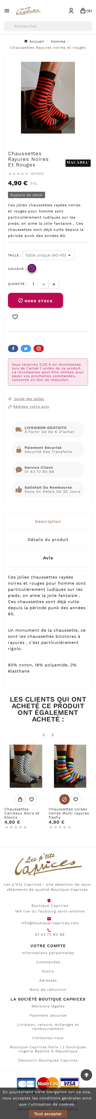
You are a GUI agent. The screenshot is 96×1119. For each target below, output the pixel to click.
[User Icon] (71, 11)
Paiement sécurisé (48, 1015)
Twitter (26, 348)
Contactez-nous (48, 1038)
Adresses (48, 980)
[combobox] (48, 26)
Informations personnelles (48, 953)
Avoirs (48, 971)
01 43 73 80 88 (50, 934)
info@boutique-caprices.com (50, 923)
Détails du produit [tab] (48, 539)
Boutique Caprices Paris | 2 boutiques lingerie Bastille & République (48, 1049)
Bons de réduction (48, 990)
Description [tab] (48, 521)
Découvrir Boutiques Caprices (48, 1060)
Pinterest (39, 348)
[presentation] (48, 559)
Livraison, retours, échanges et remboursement (48, 1026)
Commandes (48, 962)
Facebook (13, 348)
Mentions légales (48, 1006)
